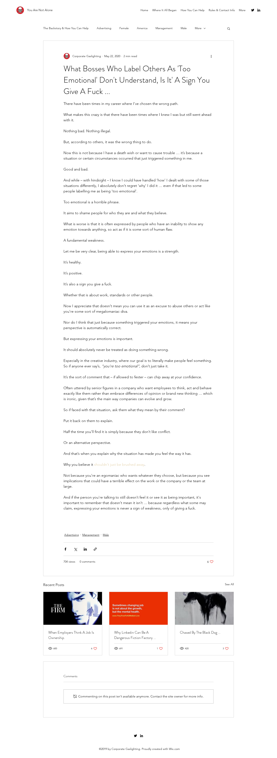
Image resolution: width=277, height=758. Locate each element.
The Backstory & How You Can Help (66, 28)
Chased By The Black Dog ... (200, 632)
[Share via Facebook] (65, 549)
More (198, 28)
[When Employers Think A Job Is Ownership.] (72, 608)
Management (164, 28)
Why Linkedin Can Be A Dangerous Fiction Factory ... (135, 635)
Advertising (104, 28)
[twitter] (253, 10)
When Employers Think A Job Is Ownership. (71, 635)
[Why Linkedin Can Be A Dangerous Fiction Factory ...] (138, 608)
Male (184, 28)
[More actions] (211, 56)
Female (124, 28)
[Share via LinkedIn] (85, 549)
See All (229, 584)
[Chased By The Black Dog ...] (204, 608)
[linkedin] (259, 10)
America (142, 28)
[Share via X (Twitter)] (75, 549)
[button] (229, 28)
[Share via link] (95, 549)
